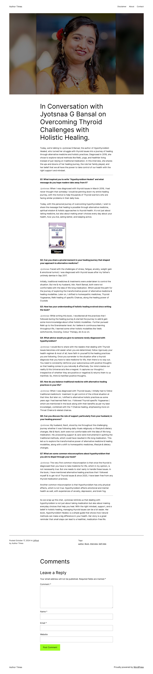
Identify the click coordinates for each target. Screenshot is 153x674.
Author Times (15, 6)
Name (43, 611)
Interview (94, 544)
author (81, 544)
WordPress (139, 667)
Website (44, 634)
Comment (45, 584)
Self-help (102, 544)
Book (87, 544)
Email (43, 623)
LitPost (36, 540)
